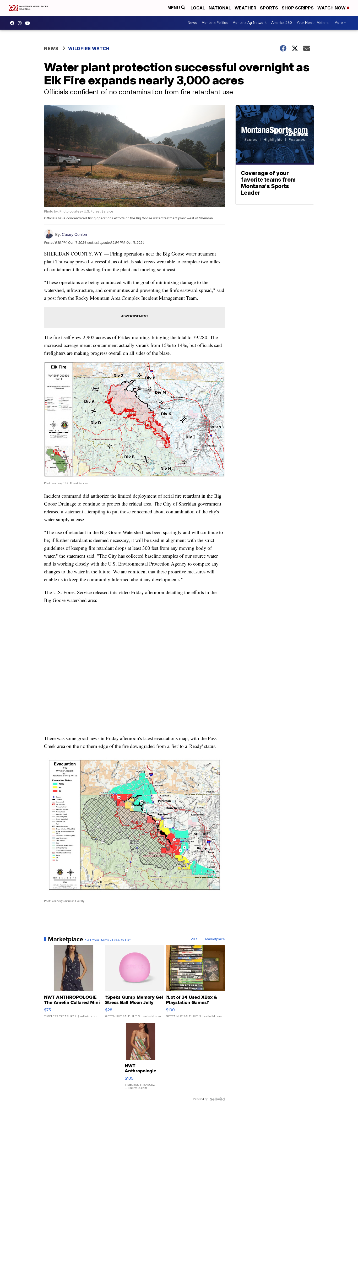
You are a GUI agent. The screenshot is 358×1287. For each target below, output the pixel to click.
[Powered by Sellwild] (217, 1099)
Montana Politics (215, 22)
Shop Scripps (298, 7)
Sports (269, 7)
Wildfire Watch (89, 48)
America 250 (281, 22)
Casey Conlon (74, 234)
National (220, 7)
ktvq (21, 23)
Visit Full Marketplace (208, 939)
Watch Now (332, 7)
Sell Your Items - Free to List (108, 940)
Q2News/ (13, 23)
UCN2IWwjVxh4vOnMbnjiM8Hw (28, 23)
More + (340, 22)
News (192, 22)
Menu (174, 8)
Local (198, 7)
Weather (245, 7)
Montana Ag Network (249, 22)
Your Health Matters (313, 22)
